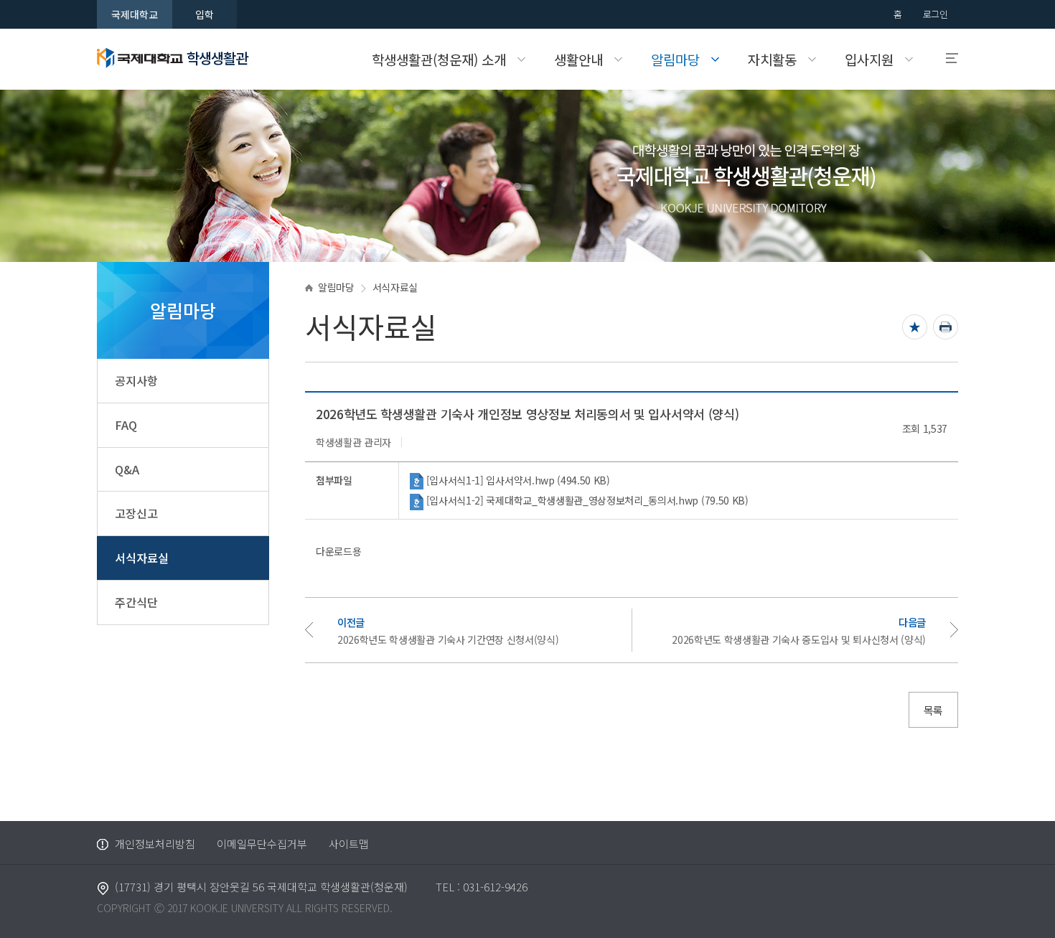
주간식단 (136, 602)
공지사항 (136, 380)
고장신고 (136, 513)
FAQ (126, 424)
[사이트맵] (945, 58)
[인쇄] (945, 326)
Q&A (127, 469)
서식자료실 (142, 557)
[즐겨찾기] (914, 326)
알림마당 (336, 287)
